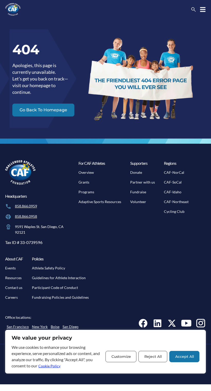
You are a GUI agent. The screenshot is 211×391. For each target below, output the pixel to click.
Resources (13, 278)
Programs (86, 192)
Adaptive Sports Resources (99, 201)
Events (10, 268)
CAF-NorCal (174, 172)
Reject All (153, 356)
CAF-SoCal (173, 182)
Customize (121, 356)
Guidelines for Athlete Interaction (59, 278)
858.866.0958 (26, 216)
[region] (105, 352)
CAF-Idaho (172, 192)
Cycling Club (174, 211)
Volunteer (138, 201)
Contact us (13, 287)
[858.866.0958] (8, 217)
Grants (83, 182)
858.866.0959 (26, 206)
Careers (11, 297)
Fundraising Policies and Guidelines (60, 297)
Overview (86, 172)
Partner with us (142, 182)
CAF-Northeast (176, 201)
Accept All (184, 356)
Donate (136, 172)
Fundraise (138, 192)
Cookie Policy (49, 366)
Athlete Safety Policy (48, 268)
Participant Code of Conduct (55, 287)
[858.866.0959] (8, 206)
